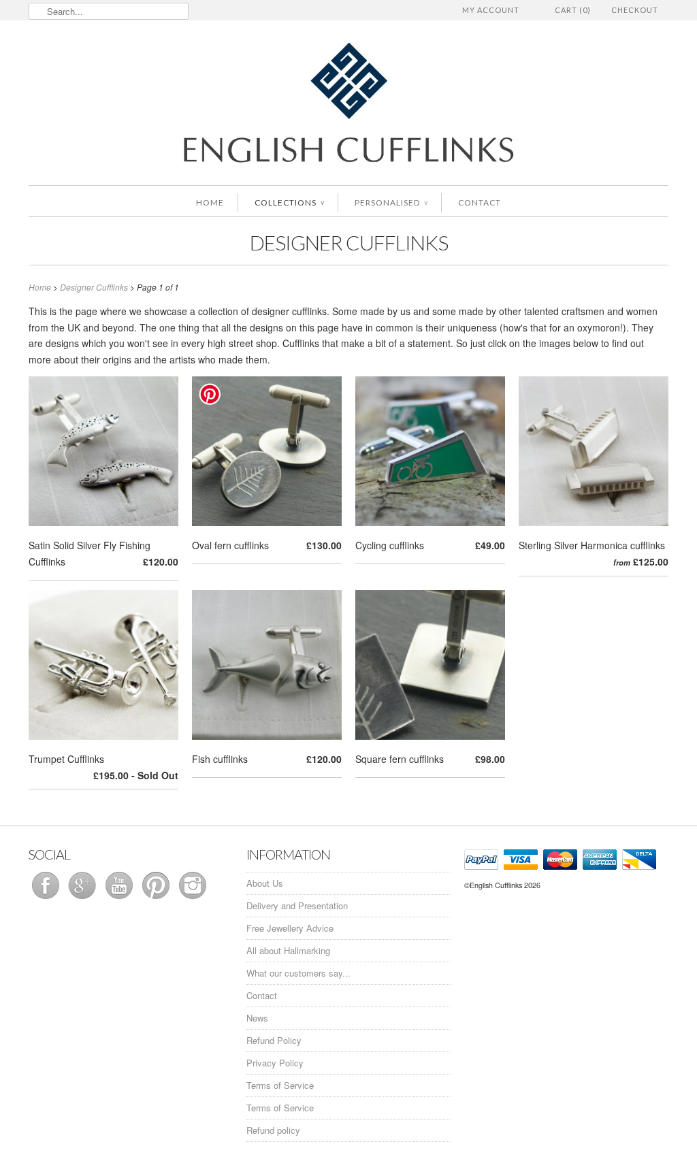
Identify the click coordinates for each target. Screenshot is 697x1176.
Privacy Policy (275, 1062)
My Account (490, 9)
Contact (479, 202)
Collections (289, 202)
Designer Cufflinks (349, 242)
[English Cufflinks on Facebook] (47, 898)
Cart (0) (573, 9)
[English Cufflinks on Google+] (83, 898)
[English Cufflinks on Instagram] (193, 898)
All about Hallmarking (288, 950)
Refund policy (273, 1130)
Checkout (634, 9)
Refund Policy (274, 1040)
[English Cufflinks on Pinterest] (157, 898)
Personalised (391, 202)
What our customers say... (298, 972)
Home (210, 202)
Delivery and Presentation (297, 905)
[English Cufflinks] (348, 104)
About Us (264, 883)
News (257, 1017)
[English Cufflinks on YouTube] (120, 898)
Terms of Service (280, 1085)
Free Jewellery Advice (290, 927)
